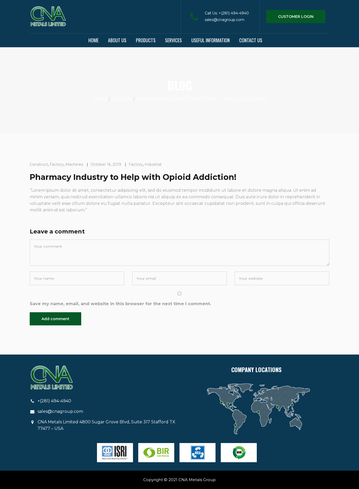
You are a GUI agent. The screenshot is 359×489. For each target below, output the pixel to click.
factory (57, 164)
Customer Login (296, 16)
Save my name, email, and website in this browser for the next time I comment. (120, 303)
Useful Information (210, 40)
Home (93, 40)
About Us (117, 40)
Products (146, 40)
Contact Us (250, 40)
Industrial (153, 164)
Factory (121, 99)
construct (39, 164)
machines (74, 164)
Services (173, 40)
